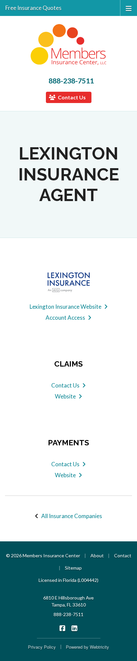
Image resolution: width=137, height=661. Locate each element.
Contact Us (71, 97)
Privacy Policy (42, 647)
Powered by (87, 647)
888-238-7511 (71, 80)
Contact (122, 555)
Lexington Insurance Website (65, 306)
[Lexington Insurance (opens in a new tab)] (68, 282)
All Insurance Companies (71, 515)
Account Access (65, 317)
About (97, 555)
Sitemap (73, 568)
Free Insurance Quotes (33, 7)
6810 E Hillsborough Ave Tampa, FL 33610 (68, 601)
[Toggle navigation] (128, 8)
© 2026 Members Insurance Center (43, 555)
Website (65, 396)
